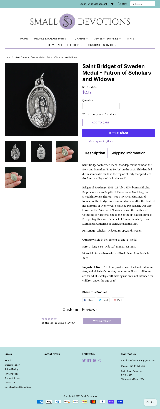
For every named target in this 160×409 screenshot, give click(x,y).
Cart (124, 4)
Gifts (131, 38)
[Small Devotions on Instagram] (99, 361)
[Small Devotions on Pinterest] (94, 361)
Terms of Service (13, 378)
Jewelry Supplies (106, 38)
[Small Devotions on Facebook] (89, 361)
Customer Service (101, 45)
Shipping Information (128, 153)
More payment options (101, 141)
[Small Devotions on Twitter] (84, 361)
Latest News (52, 354)
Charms (80, 38)
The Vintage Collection (63, 45)
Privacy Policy (11, 373)
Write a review (102, 321)
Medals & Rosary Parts (50, 38)
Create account (99, 4)
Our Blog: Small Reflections (18, 386)
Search (8, 360)
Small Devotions (89, 396)
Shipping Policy (12, 364)
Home (24, 38)
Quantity (87, 100)
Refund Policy (11, 369)
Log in (83, 4)
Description (95, 153)
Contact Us (10, 382)
